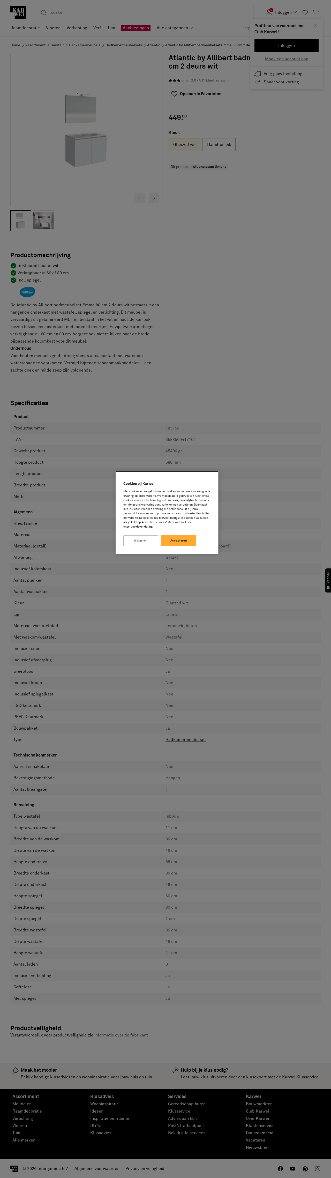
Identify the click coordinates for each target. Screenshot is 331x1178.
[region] (167, 512)
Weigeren (141, 540)
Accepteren (178, 540)
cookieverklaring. (142, 526)
